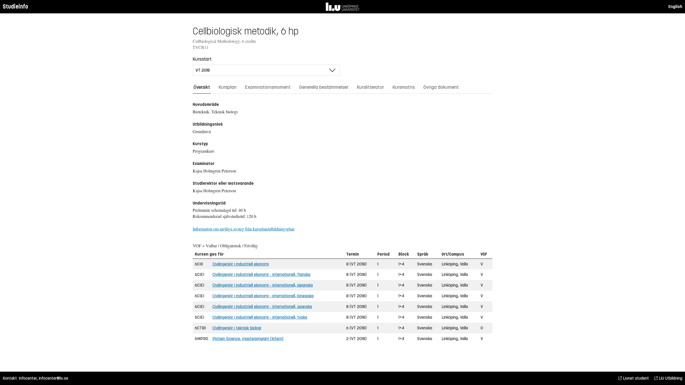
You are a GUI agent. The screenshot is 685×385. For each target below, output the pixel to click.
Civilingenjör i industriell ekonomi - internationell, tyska (259, 317)
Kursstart (202, 59)
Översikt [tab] (201, 87)
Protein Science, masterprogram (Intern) (247, 338)
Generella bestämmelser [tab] (323, 87)
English (675, 6)
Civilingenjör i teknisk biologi (236, 327)
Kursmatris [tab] (404, 87)
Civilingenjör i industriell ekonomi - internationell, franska (261, 274)
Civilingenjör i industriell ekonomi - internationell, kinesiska (263, 295)
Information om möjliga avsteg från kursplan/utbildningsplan (243, 229)
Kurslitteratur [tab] (370, 87)
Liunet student (635, 378)
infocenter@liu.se (53, 378)
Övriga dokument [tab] (441, 87)
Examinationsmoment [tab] (268, 87)
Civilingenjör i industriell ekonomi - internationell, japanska (262, 285)
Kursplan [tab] (228, 87)
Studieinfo (15, 6)
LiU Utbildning (670, 378)
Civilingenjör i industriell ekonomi (240, 264)
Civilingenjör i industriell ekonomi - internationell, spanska (262, 306)
